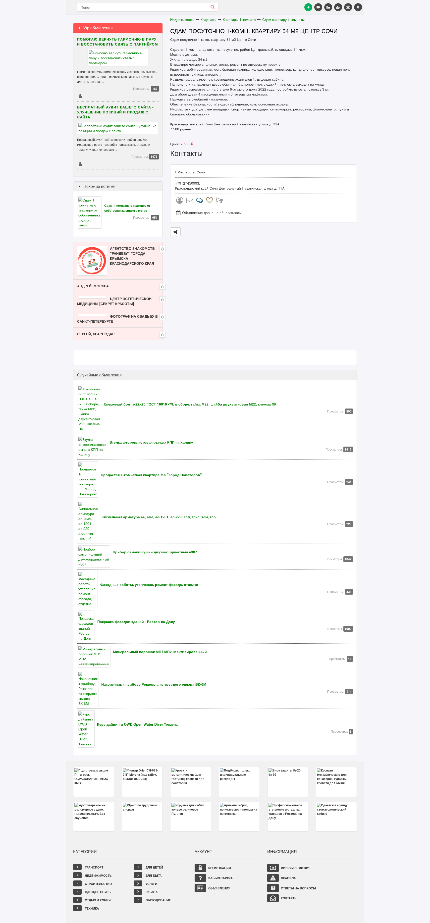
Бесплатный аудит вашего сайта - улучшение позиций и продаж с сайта (115, 111)
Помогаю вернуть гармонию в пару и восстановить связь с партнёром (117, 42)
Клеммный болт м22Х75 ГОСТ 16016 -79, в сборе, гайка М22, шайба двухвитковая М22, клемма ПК (190, 404)
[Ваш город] (348, 7)
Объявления (219, 888)
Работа (151, 892)
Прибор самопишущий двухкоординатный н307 (155, 551)
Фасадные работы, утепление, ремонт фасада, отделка (149, 584)
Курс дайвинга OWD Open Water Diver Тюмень (137, 724)
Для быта (153, 875)
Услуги (151, 883)
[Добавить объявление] (308, 7)
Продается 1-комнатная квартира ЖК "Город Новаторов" (151, 474)
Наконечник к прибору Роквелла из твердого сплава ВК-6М (153, 684)
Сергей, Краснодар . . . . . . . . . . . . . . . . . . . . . (116, 333)
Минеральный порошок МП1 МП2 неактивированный (160, 651)
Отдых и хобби (97, 900)
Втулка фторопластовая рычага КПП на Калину (151, 442)
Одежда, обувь (97, 892)
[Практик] (80, 95)
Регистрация (219, 868)
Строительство (98, 883)
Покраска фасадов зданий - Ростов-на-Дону (136, 621)
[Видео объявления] (318, 7)
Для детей (154, 867)
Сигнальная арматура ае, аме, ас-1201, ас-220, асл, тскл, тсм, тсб (159, 516)
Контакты (288, 898)
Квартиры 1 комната (239, 19)
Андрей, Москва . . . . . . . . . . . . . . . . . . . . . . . (116, 285)
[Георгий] (80, 163)
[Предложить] (175, 231)
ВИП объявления (295, 868)
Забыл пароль (220, 878)
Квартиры (208, 19)
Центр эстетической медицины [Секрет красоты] (114, 301)
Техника (91, 908)
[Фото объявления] (328, 7)
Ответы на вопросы (298, 888)
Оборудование (158, 900)
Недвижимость (182, 19)
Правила (288, 878)
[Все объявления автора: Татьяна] (179, 201)
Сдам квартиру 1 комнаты (283, 19)
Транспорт (93, 867)
